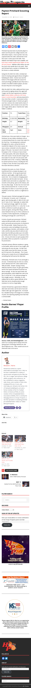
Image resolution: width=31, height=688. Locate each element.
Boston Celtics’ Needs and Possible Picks (7, 460)
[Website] (17, 407)
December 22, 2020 (7, 17)
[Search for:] (15, 500)
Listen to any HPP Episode (15, 564)
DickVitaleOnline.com (10, 586)
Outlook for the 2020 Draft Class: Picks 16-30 (19, 444)
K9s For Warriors (15, 620)
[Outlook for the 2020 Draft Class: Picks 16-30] (20, 438)
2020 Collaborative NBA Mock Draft (7, 443)
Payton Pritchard (11, 470)
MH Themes (26, 686)
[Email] (20, 407)
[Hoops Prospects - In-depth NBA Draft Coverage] (15, 3)
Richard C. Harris (18, 17)
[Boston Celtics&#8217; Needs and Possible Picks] (7, 455)
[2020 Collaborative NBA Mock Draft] (7, 438)
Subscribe (7, 525)
